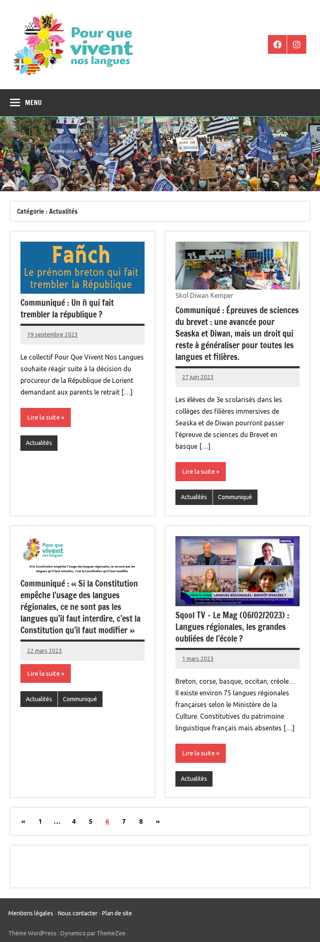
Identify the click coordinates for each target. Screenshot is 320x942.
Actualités (39, 443)
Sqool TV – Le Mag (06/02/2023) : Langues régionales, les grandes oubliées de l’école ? (232, 627)
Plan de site (117, 913)
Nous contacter (78, 913)
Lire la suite (43, 417)
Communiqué (235, 497)
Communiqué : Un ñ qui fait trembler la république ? (67, 308)
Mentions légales (30, 913)
